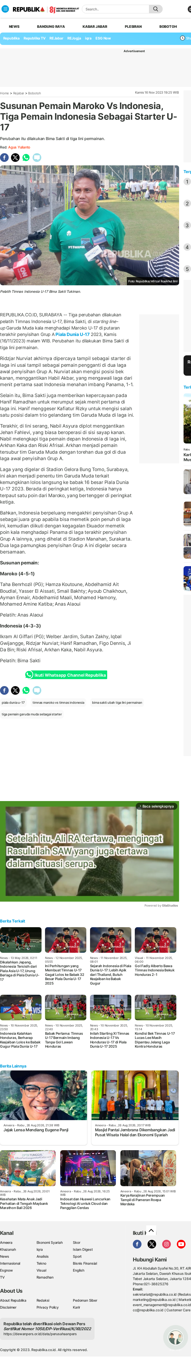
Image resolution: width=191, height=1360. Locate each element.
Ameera (6, 1242)
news (14, 26)
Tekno (41, 1263)
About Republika (13, 1300)
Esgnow (6, 1270)
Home (4, 93)
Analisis (43, 1256)
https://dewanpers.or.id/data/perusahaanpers (40, 1334)
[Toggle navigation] (5, 9)
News (4, 1256)
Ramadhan (45, 1277)
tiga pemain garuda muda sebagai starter (32, 714)
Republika (11, 38)
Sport (77, 1256)
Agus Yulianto (19, 147)
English (78, 1270)
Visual (41, 1270)
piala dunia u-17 (13, 702)
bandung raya (51, 26)
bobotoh (168, 26)
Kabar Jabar (95, 26)
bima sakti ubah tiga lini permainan (117, 702)
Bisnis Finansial (85, 1263)
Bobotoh (34, 93)
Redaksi (43, 1300)
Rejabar (18, 93)
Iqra (40, 1249)
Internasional (10, 1263)
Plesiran (133, 26)
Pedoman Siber (85, 1300)
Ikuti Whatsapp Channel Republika (70, 675)
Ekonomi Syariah (50, 1242)
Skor (76, 1242)
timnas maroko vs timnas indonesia (58, 702)
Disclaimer (8, 1307)
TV (2, 1277)
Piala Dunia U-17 (73, 334)
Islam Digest (83, 1249)
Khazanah (8, 1249)
